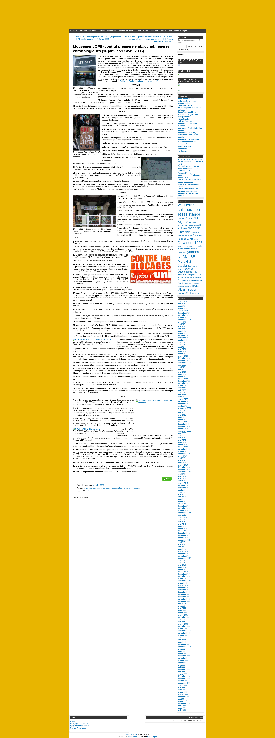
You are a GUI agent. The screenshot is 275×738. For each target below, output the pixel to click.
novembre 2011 (184, 590)
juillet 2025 (182, 322)
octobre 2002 (183, 635)
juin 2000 (181, 665)
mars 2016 (182, 526)
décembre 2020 (184, 424)
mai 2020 (181, 438)
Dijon (179, 246)
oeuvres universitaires (185, 270)
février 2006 (182, 613)
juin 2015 (181, 542)
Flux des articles (79, 723)
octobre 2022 (183, 385)
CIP (192, 232)
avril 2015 (182, 547)
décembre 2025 (184, 313)
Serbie (181, 283)
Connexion (74, 721)
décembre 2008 (184, 597)
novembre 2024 (184, 338)
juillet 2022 (182, 392)
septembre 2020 (184, 431)
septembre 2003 (184, 631)
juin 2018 (181, 474)
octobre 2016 (183, 510)
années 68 (197, 225)
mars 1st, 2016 (98, 485)
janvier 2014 (183, 572)
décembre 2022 (184, 381)
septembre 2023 (184, 363)
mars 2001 (182, 651)
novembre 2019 (184, 449)
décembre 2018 (184, 467)
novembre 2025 (184, 315)
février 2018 (182, 481)
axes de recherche (108, 31)
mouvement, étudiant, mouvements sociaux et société (188, 135)
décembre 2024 (184, 335)
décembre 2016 (184, 506)
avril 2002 (182, 640)
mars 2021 (182, 417)
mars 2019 (182, 463)
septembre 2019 (184, 454)
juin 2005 (181, 619)
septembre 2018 (184, 472)
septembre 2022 (184, 388)
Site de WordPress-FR (79, 728)
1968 (179, 218)
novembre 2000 (184, 658)
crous (196, 239)
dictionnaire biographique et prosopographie (189, 115)
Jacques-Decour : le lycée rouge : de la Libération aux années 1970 (189, 175)
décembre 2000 (184, 656)
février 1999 (182, 674)
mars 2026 (182, 306)
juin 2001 (181, 649)
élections (195, 293)
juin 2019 (181, 458)
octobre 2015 (183, 538)
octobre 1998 (183, 681)
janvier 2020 (183, 447)
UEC (192, 286)
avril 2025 (182, 329)
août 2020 (182, 433)
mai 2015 (181, 544)
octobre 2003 (183, 628)
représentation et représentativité (189, 277)
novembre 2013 (184, 576)
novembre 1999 (184, 669)
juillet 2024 (182, 342)
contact (154, 31)
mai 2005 (181, 622)
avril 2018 (182, 476)
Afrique (189, 218)
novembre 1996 (184, 703)
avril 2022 (182, 395)
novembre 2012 (184, 588)
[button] (183, 49)
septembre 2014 (184, 558)
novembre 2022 (184, 383)
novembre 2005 (184, 617)
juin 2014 (181, 563)
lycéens (192, 252)
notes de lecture (184, 146)
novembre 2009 (184, 594)
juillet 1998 (182, 685)
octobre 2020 (183, 429)
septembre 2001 (184, 647)
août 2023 (182, 365)
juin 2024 (181, 345)
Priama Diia (198, 275)
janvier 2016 (183, 531)
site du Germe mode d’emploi (174, 31)
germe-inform (131, 734)
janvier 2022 (183, 399)
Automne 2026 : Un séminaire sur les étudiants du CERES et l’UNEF (190, 161)
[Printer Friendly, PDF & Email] (167, 480)
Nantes (194, 266)
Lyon (180, 257)
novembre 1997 (184, 697)
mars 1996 (182, 708)
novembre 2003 (184, 626)
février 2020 (182, 444)
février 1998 (182, 692)
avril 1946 (182, 710)
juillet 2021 (182, 410)
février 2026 (182, 308)
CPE (87, 491)
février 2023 (182, 376)
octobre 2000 (183, 660)
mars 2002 (182, 642)
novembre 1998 (184, 678)
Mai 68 (189, 256)
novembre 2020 (184, 426)
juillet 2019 (182, 456)
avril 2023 (182, 372)
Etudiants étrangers (188, 246)
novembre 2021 (184, 404)
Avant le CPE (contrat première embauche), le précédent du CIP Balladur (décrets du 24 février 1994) (97, 38)
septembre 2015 (184, 540)
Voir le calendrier (194, 46)
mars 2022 (182, 397)
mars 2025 (182, 331)
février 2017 (182, 501)
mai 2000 (181, 667)
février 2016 (182, 528)
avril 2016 (182, 524)
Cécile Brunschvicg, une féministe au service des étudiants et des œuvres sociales (188, 192)
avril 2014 (182, 565)
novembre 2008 (184, 599)
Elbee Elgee (152, 737)
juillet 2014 (182, 560)
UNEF (188, 293)
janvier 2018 (183, 483)
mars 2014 (182, 567)
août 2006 (182, 604)
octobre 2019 (183, 451)
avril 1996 (182, 706)
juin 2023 (181, 367)
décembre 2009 (184, 592)
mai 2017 (181, 494)
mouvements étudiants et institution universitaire (188, 140)
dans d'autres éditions (187, 112)
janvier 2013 (183, 585)
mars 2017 (182, 499)
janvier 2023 (183, 379)
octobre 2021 (183, 406)
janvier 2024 (183, 356)
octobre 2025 (183, 317)
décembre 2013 (184, 574)
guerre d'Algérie (190, 248)
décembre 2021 (184, 401)
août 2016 (182, 515)
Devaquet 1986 (190, 243)
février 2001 (182, 653)
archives (182, 228)
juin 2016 (181, 519)
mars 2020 (182, 442)
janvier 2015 (183, 551)
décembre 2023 (184, 358)
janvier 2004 (183, 624)
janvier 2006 (183, 615)
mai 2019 (181, 460)
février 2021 (182, 419)
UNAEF (193, 290)
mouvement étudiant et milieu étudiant (125, 488)
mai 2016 (181, 522)
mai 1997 (181, 699)
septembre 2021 (184, 408)
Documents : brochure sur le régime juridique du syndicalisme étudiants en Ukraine (189, 183)
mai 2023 (181, 369)
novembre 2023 (184, 360)
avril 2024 (182, 349)
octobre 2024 (183, 340)
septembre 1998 (184, 683)
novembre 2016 (184, 508)
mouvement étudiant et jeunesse (97, 488)
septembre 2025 (184, 320)
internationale (183, 119)
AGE (196, 218)
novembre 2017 (184, 488)
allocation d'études (185, 225)
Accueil (73, 31)
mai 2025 (181, 326)
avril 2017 (182, 497)
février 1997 (182, 701)
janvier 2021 (183, 422)
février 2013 (182, 583)
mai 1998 (181, 687)
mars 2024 (182, 351)
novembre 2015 (184, 535)
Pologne (190, 275)
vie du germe (183, 151)
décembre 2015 (184, 533)
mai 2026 (181, 304)
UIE (196, 285)
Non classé (182, 144)
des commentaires (80, 726)
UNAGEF (181, 293)
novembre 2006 (184, 601)
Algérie (183, 222)
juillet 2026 (182, 301)
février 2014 (182, 569)
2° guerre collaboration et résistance (189, 210)
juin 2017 (181, 492)
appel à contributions (186, 99)
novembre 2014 (184, 556)
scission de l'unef (195, 280)
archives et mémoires (187, 101)
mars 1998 (182, 690)
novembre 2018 (184, 469)
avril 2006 (182, 608)
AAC (183, 218)
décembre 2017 (184, 485)
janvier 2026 (183, 310)
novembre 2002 (184, 633)
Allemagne (192, 222)
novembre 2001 (184, 644)
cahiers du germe (127, 31)
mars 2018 (182, 478)
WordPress (132, 737)
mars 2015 (182, 549)
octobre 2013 (183, 578)
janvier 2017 (183, 504)
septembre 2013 (184, 581)
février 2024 (182, 354)
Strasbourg (188, 283)
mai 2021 (181, 413)
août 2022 (182, 390)
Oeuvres (181, 269)
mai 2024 (181, 347)
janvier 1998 (183, 694)
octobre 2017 (183, 490)
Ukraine (183, 289)
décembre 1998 (184, 676)
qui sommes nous (88, 31)
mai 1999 (181, 672)
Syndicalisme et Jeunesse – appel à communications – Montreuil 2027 (189, 168)
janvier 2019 (183, 465)
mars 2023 (182, 374)
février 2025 (182, 333)
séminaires (182, 149)
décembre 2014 (184, 554)
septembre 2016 (184, 513)
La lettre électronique (186, 121)
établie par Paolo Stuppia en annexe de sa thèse (140, 81)
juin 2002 (181, 638)
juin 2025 (181, 324)
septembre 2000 (184, 663)
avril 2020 (182, 440)
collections (143, 31)
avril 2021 (182, 415)
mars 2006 (182, 610)
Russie (182, 280)
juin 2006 (181, 606)
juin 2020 (181, 435)
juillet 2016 (182, 517)
